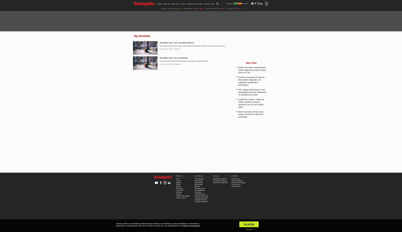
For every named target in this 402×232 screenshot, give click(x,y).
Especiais (166, 4)
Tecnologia (198, 192)
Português (229, 3)
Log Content (180, 190)
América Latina (209, 4)
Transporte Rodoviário (201, 201)
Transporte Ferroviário (201, 198)
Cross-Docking (199, 179)
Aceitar (249, 224)
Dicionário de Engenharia (220, 182)
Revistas (179, 194)
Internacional (198, 184)
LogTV (183, 4)
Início (178, 179)
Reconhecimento (200, 188)
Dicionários (176, 4)
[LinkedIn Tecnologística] (261, 3)
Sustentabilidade (200, 190)
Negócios (197, 186)
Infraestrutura (199, 182)
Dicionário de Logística (220, 181)
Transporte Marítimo (201, 200)
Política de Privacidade (238, 182)
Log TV (178, 181)
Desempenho (199, 181)
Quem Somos (235, 179)
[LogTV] (252, 3)
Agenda (178, 182)
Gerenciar (249, 229)
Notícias (178, 186)
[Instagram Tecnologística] (258, 3)
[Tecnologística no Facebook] (161, 183)
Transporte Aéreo (200, 194)
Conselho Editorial (236, 181)
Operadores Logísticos (220, 179)
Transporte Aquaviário (201, 196)
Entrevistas (179, 188)
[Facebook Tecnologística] (255, 3)
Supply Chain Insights (195, 4)
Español (245, 3)
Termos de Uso (236, 184)
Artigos (159, 4)
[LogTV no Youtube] (156, 183)
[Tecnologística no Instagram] (165, 183)
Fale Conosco (235, 186)
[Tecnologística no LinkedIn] (169, 183)
